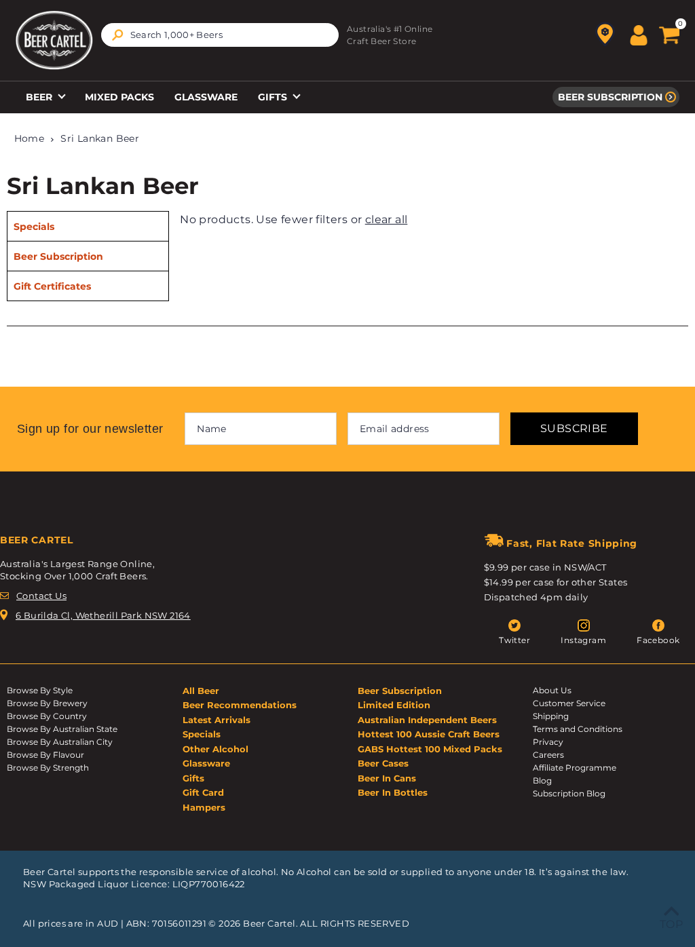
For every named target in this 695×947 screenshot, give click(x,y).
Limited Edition (394, 704)
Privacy (548, 742)
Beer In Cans (387, 778)
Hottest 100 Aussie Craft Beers (429, 734)
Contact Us (41, 595)
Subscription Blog (569, 793)
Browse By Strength (48, 767)
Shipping (551, 716)
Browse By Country (47, 716)
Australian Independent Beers (427, 719)
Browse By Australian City (60, 742)
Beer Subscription (610, 97)
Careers (548, 755)
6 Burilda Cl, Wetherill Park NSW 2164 (103, 615)
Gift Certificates (52, 286)
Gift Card (203, 792)
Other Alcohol (215, 748)
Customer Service (569, 703)
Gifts (274, 97)
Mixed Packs (119, 97)
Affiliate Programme (574, 767)
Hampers (204, 807)
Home (29, 138)
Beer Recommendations (240, 704)
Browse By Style (40, 690)
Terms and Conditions (577, 729)
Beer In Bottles (393, 792)
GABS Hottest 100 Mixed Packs (430, 748)
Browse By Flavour (45, 755)
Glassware (206, 97)
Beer (40, 97)
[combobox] (220, 35)
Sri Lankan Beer (99, 138)
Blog (542, 780)
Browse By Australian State (62, 729)
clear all (386, 219)
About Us (552, 690)
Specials (34, 226)
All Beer (201, 690)
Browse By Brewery (47, 703)
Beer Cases (383, 763)
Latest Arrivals (216, 719)
